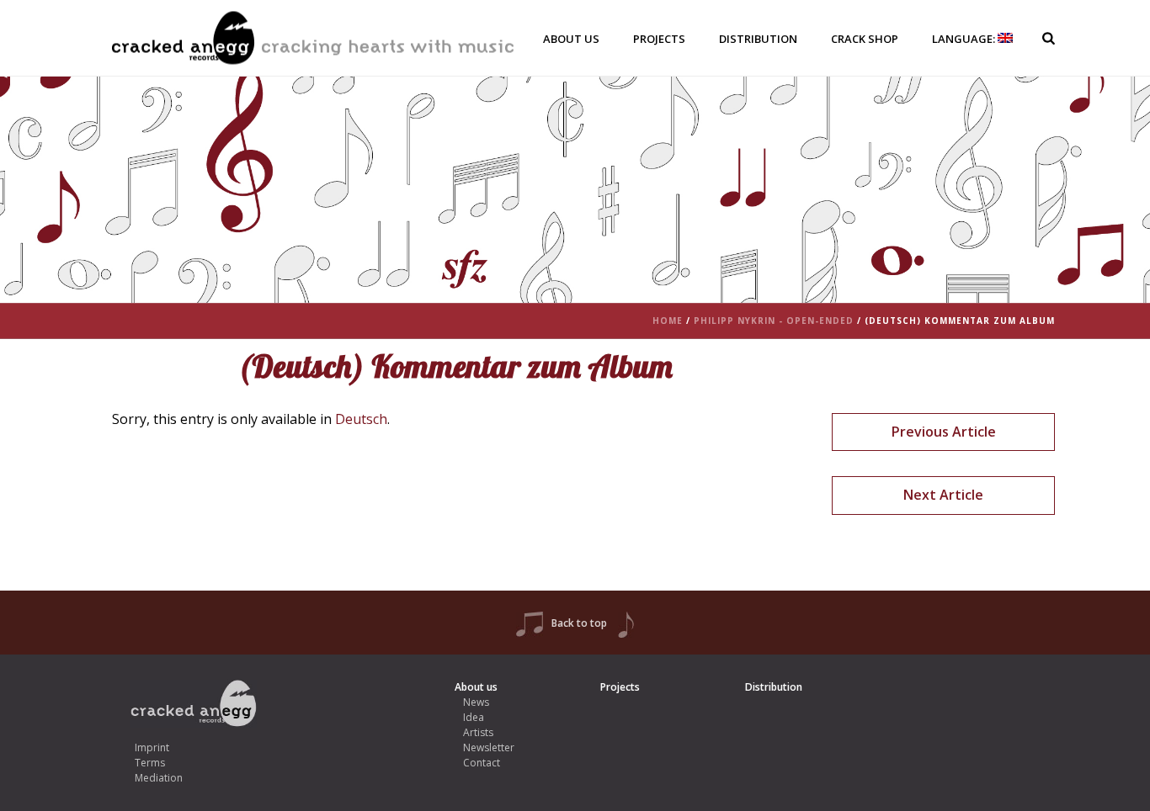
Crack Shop (864, 38)
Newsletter (488, 747)
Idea (473, 717)
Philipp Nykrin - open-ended (774, 320)
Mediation (159, 778)
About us (571, 38)
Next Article (943, 494)
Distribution (758, 38)
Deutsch (361, 419)
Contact (481, 762)
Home (667, 320)
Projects (659, 38)
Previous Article (944, 431)
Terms (150, 762)
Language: (965, 38)
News (476, 702)
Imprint (152, 747)
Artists (478, 732)
